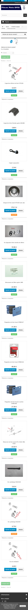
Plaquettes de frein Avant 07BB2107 (14, 322)
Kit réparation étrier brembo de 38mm (14, 242)
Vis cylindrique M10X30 (14, 522)
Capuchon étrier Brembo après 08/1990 (14, 123)
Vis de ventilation (14, 561)
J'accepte (22, 606)
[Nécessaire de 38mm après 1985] (14, 271)
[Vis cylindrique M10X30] (14, 510)
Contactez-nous (18, 2)
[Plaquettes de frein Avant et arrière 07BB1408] (14, 390)
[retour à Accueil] (2, 27)
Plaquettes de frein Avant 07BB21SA (14, 362)
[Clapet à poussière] (14, 151)
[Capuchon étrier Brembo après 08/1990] (14, 112)
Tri (1, 52)
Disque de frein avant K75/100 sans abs (14, 202)
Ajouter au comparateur (8, 99)
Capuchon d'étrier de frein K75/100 (14, 83)
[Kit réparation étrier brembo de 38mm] (14, 231)
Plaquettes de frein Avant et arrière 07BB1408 (14, 402)
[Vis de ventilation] (14, 550)
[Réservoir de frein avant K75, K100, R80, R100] (14, 431)
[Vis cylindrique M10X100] (14, 471)
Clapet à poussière (14, 163)
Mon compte (5, 598)
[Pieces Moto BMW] (14, 7)
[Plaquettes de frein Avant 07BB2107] (14, 311)
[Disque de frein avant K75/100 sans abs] (14, 191)
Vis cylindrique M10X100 (14, 482)
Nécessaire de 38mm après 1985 (14, 282)
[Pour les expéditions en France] (14, 0)
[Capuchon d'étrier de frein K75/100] (14, 72)
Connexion (24, 2)
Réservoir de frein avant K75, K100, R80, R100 (14, 442)
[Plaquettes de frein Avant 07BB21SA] (14, 351)
